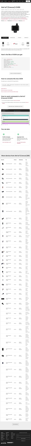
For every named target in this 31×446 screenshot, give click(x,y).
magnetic (27, 165)
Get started (28, 1)
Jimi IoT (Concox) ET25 (8, 228)
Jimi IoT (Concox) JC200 (8, 318)
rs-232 (13, 9)
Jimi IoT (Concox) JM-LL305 (9, 383)
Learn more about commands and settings (15, 106)
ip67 (26, 164)
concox (5, 20)
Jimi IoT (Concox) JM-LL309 (9, 393)
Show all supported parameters (15, 73)
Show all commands (17, 100)
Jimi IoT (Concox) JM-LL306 (9, 388)
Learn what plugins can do (7, 142)
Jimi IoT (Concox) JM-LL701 (9, 398)
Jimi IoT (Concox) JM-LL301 (9, 363)
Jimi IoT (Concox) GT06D (8, 252)
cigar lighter (27, 303)
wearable (27, 233)
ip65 (26, 232)
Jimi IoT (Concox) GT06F (8, 260)
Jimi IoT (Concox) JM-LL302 (9, 369)
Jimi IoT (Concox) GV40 (8, 299)
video (20, 9)
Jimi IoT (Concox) (15, 20)
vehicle (18, 9)
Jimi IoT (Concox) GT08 (8, 268)
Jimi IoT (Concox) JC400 (8, 336)
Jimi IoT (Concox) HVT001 (8, 303)
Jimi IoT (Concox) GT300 (8, 280)
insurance (27, 418)
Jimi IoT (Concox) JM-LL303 (9, 376)
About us (12, 437)
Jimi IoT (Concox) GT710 (8, 284)
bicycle (27, 202)
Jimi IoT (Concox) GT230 (8, 276)
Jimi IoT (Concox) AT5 (9, 187)
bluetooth (3, 9)
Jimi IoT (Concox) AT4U (8, 183)
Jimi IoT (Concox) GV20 (8, 294)
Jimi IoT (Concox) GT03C (8, 247)
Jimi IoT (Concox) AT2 (9, 169)
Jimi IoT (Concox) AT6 (9, 191)
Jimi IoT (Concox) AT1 (9, 163)
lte (8, 9)
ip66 (26, 211)
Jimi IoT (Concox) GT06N (8, 264)
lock (26, 203)
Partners (12, 438)
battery (27, 163)
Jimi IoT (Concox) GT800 (8, 289)
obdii (26, 275)
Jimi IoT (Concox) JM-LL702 (9, 403)
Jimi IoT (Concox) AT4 (9, 178)
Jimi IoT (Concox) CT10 (8, 218)
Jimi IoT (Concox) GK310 (8, 236)
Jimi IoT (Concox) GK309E (8, 232)
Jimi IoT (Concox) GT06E (8, 256)
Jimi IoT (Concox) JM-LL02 (9, 356)
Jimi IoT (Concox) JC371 (8, 329)
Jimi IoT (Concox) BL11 (9, 211)
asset (26, 167)
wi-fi (23, 9)
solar (26, 188)
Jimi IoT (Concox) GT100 (8, 272)
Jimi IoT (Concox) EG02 (8, 223)
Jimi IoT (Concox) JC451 (8, 342)
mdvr (11, 9)
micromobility (27, 198)
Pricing (12, 432)
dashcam (6, 9)
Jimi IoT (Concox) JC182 (8, 313)
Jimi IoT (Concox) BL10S (8, 203)
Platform (2, 432)
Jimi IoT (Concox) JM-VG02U (9, 419)
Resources (7, 432)
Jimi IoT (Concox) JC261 (8, 323)
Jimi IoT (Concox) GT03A (8, 241)
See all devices (15, 424)
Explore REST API (3, 88)
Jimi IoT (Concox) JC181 (8, 308)
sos (15, 9)
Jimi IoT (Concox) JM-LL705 (9, 409)
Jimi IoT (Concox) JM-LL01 (9, 349)
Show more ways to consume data (6, 90)
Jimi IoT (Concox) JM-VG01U (9, 415)
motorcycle (27, 273)
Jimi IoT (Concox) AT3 (9, 174)
